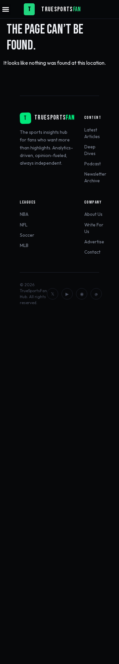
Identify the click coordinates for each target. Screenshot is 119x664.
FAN (77, 9)
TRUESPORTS (57, 9)
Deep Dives (90, 150)
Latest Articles (92, 133)
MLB (24, 245)
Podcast (92, 163)
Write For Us (93, 228)
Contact (92, 252)
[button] (5, 9)
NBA (24, 214)
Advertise (94, 241)
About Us (93, 214)
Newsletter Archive (95, 177)
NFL (23, 224)
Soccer (27, 235)
